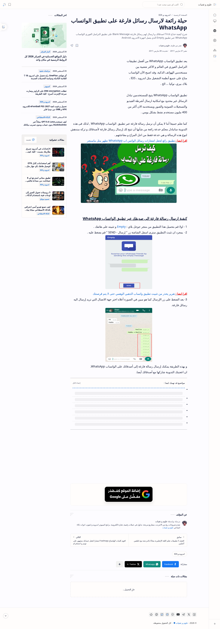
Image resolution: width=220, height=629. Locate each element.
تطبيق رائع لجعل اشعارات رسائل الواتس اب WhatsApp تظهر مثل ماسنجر (131, 141)
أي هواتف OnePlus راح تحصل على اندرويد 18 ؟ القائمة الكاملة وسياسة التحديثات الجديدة (45, 77)
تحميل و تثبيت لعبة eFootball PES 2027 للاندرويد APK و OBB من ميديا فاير (45, 108)
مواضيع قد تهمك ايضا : (174, 382)
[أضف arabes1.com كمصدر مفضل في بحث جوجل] (129, 494)
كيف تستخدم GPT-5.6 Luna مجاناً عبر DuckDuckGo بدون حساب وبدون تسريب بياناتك (45, 123)
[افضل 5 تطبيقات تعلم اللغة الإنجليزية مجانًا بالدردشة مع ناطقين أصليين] (158, 540)
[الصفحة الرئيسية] (215, 15)
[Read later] (77, 45)
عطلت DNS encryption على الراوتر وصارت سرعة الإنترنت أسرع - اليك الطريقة (46, 92)
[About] (215, 50)
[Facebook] (194, 614)
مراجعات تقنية (45, 71)
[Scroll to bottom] (5, 616)
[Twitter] (189, 614)
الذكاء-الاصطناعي (43, 117)
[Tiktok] (162, 614)
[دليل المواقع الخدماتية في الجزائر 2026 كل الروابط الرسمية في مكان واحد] (44, 35)
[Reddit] (151, 614)
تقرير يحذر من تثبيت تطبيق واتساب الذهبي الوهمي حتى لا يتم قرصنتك (134, 294)
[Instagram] (167, 614)
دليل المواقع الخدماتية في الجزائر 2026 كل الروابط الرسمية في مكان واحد (46, 58)
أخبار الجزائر (45, 51)
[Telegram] (183, 614)
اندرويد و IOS (45, 102)
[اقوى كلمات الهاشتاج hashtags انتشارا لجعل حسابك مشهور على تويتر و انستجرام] (99, 540)
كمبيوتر (47, 86)
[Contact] (215, 56)
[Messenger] (172, 614)
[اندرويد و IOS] (179, 554)
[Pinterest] (156, 614)
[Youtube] (178, 614)
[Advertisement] (98, 85)
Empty (121, 227)
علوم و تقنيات (205, 4)
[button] (215, 4)
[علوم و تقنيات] (170, 45)
